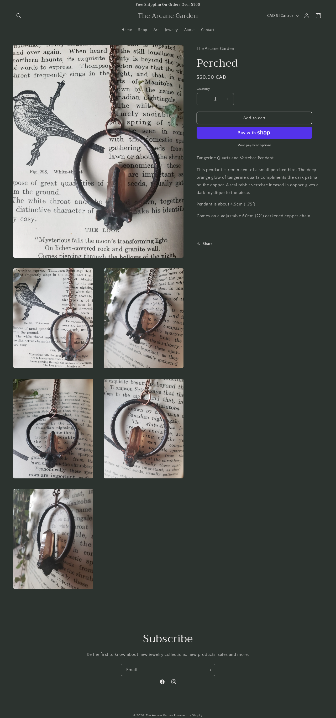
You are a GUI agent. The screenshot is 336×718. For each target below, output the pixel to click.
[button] (19, 16)
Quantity (203, 88)
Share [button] (208, 244)
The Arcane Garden (159, 715)
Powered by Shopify (188, 715)
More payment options (254, 145)
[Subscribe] (209, 670)
